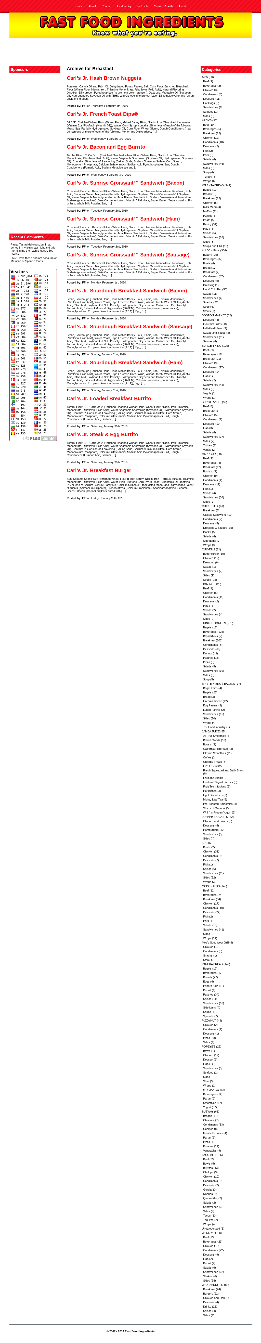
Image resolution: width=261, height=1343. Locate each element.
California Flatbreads (216, 748)
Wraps (207, 181)
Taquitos (208, 1219)
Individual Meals (213, 328)
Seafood (208, 111)
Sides (206, 116)
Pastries (208, 657)
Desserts (209, 98)
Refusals (142, 6)
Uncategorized (211, 1228)
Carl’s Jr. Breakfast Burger (99, 470)
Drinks (207, 532)
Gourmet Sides (212, 324)
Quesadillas (210, 1198)
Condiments (210, 94)
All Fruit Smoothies (214, 735)
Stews (207, 311)
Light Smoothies (213, 795)
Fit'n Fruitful (210, 766)
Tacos (207, 1215)
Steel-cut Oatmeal (214, 808)
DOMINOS (208, 584)
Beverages (210, 85)
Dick (13, 258)
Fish (205, 150)
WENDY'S (208, 1232)
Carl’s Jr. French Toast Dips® (102, 114)
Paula (14, 244)
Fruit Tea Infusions (214, 786)
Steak (206, 959)
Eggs (206, 981)
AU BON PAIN (210, 250)
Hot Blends (210, 790)
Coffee (207, 757)
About (92, 6)
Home (79, 6)
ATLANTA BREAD (213, 185)
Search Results (163, 6)
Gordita (207, 1189)
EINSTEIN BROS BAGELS (218, 683)
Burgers (208, 1293)
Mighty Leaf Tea (213, 799)
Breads (207, 977)
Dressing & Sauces (215, 527)
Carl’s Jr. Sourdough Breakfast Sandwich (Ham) (125, 362)
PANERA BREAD (212, 964)
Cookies (208, 1128)
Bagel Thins (210, 688)
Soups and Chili (212, 246)
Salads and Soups (214, 332)
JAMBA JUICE (211, 731)
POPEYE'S (208, 1046)
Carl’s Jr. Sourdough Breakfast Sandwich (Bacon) (127, 290)
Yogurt (207, 1107)
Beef (206, 81)
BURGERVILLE (211, 402)
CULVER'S (208, 549)
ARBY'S (207, 120)
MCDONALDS (211, 886)
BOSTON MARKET (214, 315)
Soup (206, 172)
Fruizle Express (213, 1133)
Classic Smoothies (214, 753)
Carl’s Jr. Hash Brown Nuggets (104, 78)
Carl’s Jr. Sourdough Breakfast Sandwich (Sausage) (129, 326)
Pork (206, 155)
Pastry (207, 224)
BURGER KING (211, 345)
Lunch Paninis (211, 709)
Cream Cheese (212, 701)
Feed (182, 6)
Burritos (208, 471)
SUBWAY (207, 1111)
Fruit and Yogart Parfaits (218, 782)
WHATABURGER (212, 1284)
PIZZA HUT (209, 1020)
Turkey (207, 176)
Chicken (208, 90)
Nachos (208, 1193)
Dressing (208, 285)
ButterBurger (211, 553)
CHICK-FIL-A (210, 506)
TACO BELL (209, 1154)
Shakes (208, 1276)
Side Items (209, 540)
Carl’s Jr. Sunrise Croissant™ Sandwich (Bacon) (125, 183)
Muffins (207, 211)
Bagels (207, 189)
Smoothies (209, 1102)
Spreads (208, 1016)
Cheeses (208, 1120)
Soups (207, 579)
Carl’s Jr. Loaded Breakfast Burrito (109, 398)
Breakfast (209, 133)
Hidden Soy (124, 6)
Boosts (207, 744)
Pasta (206, 220)
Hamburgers (211, 829)
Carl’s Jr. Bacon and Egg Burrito (106, 147)
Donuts (207, 653)
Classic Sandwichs (215, 514)
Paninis (207, 215)
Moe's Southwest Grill (215, 942)
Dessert (208, 1059)
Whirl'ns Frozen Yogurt (217, 812)
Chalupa (208, 1172)
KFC (204, 842)
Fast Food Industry (214, 727)
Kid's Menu (210, 207)
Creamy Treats (212, 761)
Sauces (208, 341)
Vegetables (210, 1150)
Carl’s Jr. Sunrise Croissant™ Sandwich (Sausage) (128, 254)
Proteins (208, 1146)
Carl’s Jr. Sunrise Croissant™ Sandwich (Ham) (123, 219)
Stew (206, 1081)
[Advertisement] (130, 52)
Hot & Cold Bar (212, 289)
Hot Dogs (209, 103)
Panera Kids (210, 985)
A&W (205, 77)
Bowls (207, 263)
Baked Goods (211, 740)
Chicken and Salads (215, 821)
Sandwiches (210, 107)
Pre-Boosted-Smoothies (218, 803)
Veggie (207, 393)
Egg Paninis (210, 705)
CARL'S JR (209, 454)
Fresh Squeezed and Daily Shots (223, 770)
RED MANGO (210, 1089)
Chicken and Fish (214, 1297)
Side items (209, 1007)
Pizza (206, 228)
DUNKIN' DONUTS (214, 623)
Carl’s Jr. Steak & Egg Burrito (102, 434)
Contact (106, 6)
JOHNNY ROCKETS (215, 816)
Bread (207, 194)
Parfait (207, 990)
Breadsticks (210, 636)
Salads (207, 159)
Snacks (208, 302)
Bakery (207, 254)
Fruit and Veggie (213, 777)
